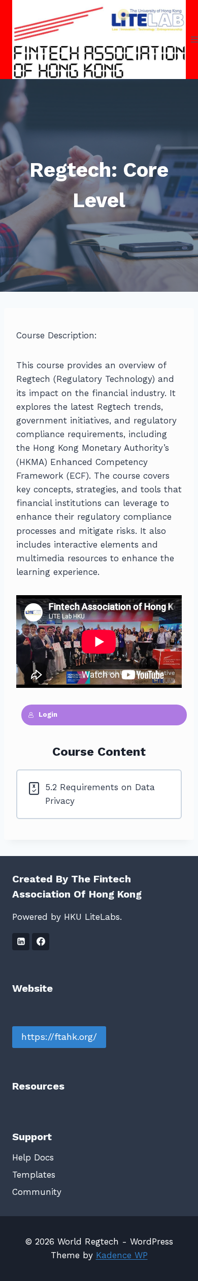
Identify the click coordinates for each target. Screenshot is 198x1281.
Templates (33, 1175)
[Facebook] (40, 941)
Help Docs (33, 1157)
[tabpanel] (99, 527)
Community (36, 1192)
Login (48, 714)
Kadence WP (122, 1255)
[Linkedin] (20, 941)
